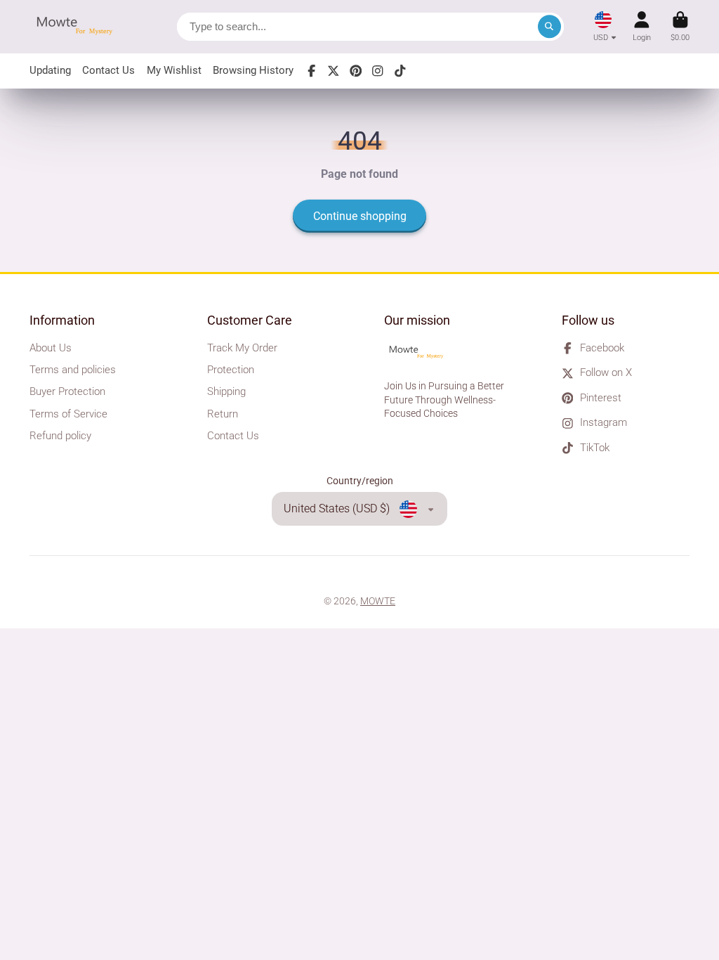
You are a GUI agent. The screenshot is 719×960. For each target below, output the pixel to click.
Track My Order (242, 348)
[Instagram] (377, 71)
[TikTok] (400, 71)
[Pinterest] (356, 71)
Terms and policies (72, 369)
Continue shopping (360, 216)
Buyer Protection (67, 391)
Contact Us (108, 70)
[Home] (78, 26)
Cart (680, 26)
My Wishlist (174, 70)
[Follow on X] (333, 71)
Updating (50, 70)
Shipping (226, 391)
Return (222, 414)
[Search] (550, 27)
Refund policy (60, 435)
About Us (50, 348)
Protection (230, 369)
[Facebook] (311, 71)
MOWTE (377, 601)
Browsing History (253, 70)
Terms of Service (68, 414)
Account (642, 26)
